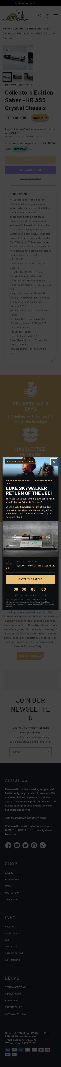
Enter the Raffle (30, 579)
